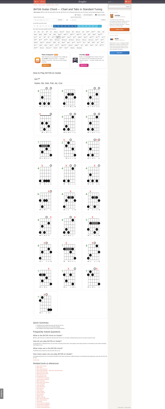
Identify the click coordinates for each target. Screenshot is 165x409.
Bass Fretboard (40, 394)
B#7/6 (51, 40)
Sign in (129, 1)
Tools (43, 1)
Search (60, 20)
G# (93, 26)
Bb (75, 26)
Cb (55, 26)
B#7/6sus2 (57, 40)
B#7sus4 (78, 40)
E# (86, 26)
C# (79, 26)
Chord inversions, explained (43, 403)
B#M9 (77, 45)
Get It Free (46, 65)
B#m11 (63, 45)
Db (58, 26)
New (37, 1)
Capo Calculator (40, 385)
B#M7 (63, 37)
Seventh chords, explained (43, 406)
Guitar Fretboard (40, 391)
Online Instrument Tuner (42, 372)
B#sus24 (78, 32)
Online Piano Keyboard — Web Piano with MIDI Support (50, 370)
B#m (39, 32)
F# (89, 26)
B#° (51, 32)
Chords (35, 5)
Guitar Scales (40, 389)
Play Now (119, 52)
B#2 (83, 32)
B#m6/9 (55, 48)
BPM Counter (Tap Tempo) (43, 382)
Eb (62, 26)
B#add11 (72, 48)
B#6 (103, 32)
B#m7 (69, 37)
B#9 (60, 48)
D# (82, 26)
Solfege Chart (40, 395)
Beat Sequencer (40, 388)
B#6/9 (40, 34)
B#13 (66, 48)
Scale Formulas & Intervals (43, 379)
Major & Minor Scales (41, 366)
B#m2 (99, 32)
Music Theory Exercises (42, 369)
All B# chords (36, 360)
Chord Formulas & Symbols (43, 377)
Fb (65, 26)
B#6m (35, 34)
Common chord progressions (43, 407)
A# (96, 26)
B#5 (73, 32)
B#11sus (42, 48)
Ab (72, 26)
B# (100, 26)
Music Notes (39, 367)
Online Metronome (41, 386)
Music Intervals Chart (41, 375)
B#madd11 (79, 48)
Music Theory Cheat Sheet (43, 398)
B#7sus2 (84, 40)
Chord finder (39, 401)
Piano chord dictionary (42, 400)
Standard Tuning (50, 5)
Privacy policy (128, 407)
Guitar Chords (41, 5)
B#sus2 (56, 32)
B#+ (43, 32)
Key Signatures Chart (41, 376)
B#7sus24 (91, 40)
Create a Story (119, 29)
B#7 (50, 34)
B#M (45, 34)
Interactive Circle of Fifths (42, 373)
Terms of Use (120, 407)
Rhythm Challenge (41, 397)
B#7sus (48, 42)
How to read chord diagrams (43, 404)
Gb (68, 26)
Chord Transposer (41, 383)
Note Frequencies (41, 380)
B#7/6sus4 (64, 40)
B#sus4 (68, 32)
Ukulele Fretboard (41, 392)
